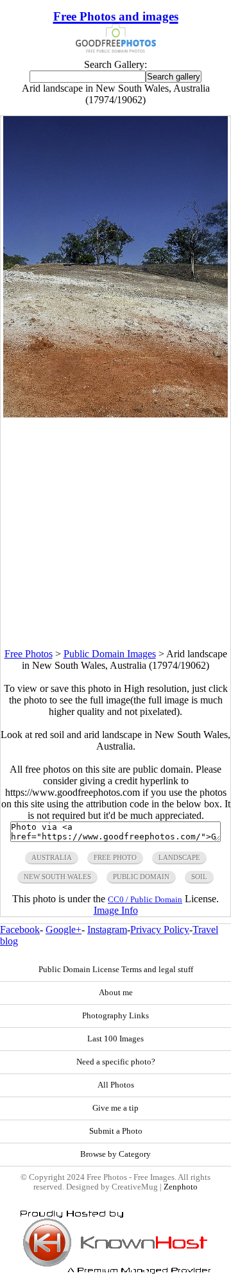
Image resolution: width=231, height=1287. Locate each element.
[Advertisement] (115, 532)
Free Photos (28, 653)
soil (199, 876)
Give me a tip (115, 1108)
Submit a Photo (115, 1131)
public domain (141, 876)
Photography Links (115, 1015)
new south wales (57, 876)
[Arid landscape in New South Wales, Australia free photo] (115, 413)
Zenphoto (181, 1186)
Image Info (116, 910)
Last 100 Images (115, 1038)
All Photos (116, 1085)
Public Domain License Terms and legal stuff (115, 969)
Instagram (107, 929)
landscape (179, 857)
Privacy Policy (159, 929)
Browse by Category (115, 1154)
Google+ (63, 929)
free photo (115, 857)
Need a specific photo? (115, 1061)
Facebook (20, 929)
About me (116, 992)
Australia (51, 857)
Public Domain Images (110, 653)
